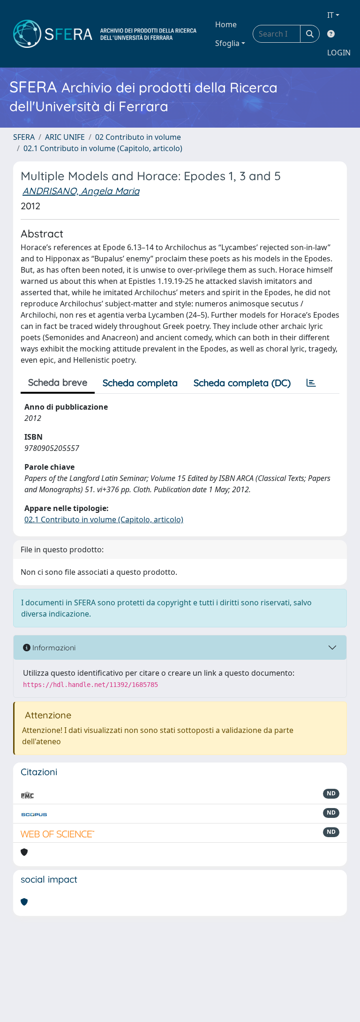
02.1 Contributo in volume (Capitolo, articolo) (102, 148)
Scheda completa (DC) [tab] (242, 383)
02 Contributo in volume (138, 137)
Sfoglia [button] (227, 43)
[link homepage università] (105, 34)
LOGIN (339, 52)
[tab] (311, 383)
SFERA (24, 137)
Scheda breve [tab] (57, 382)
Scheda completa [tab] (140, 383)
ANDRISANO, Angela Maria (80, 191)
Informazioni (52, 647)
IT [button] (330, 15)
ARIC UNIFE (65, 137)
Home (226, 24)
